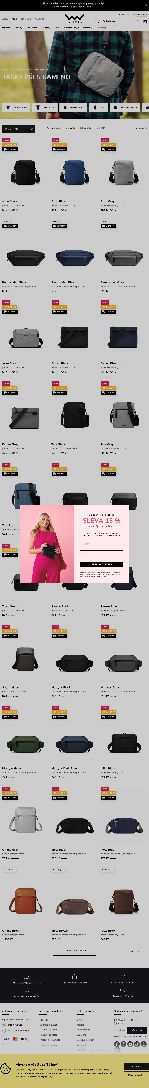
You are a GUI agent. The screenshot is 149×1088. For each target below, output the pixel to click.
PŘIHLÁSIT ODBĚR (102, 564)
